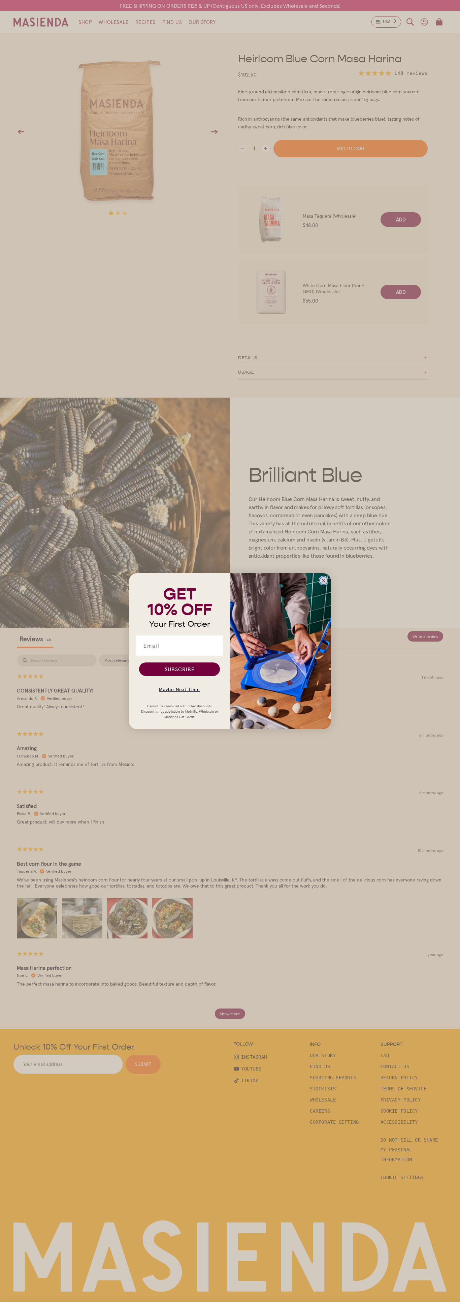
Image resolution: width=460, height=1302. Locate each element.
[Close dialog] (324, 581)
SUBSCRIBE (180, 669)
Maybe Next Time (179, 689)
